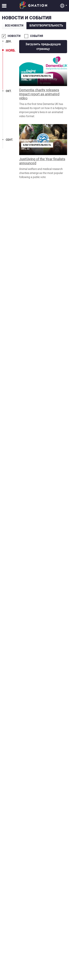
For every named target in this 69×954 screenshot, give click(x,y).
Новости (14, 36)
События (36, 36)
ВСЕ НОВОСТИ (14, 25)
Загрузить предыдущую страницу (43, 46)
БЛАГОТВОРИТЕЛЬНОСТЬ (46, 25)
